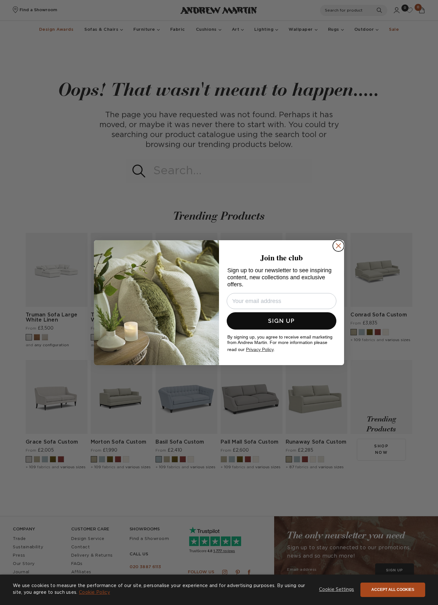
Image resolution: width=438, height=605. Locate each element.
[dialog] (219, 590)
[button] (336, 589)
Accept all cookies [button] (392, 589)
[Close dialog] (338, 245)
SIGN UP (281, 320)
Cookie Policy (94, 592)
